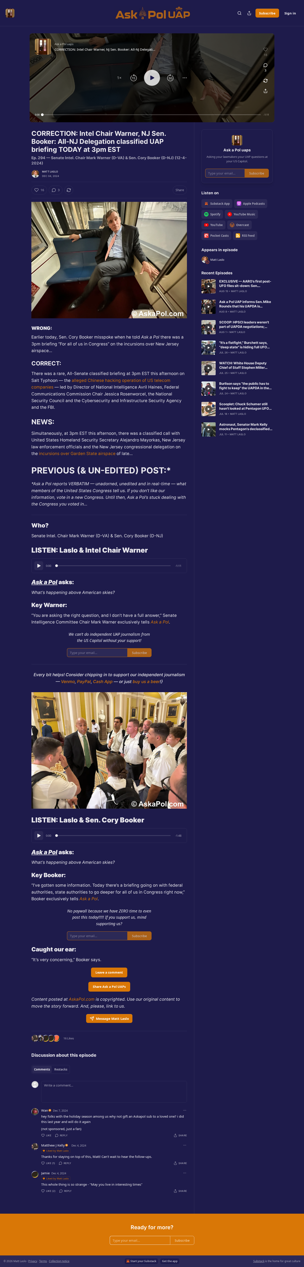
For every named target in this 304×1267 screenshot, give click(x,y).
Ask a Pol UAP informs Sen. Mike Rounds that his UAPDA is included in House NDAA (245, 304)
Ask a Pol (44, 582)
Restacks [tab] (60, 1069)
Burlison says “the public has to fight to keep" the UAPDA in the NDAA (244, 385)
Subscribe (267, 13)
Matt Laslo (50, 171)
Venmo (67, 681)
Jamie (45, 1173)
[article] (237, 286)
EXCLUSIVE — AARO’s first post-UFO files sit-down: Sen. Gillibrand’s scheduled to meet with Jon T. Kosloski (245, 283)
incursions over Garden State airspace (77, 453)
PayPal (83, 681)
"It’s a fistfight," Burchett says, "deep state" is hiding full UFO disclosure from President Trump (245, 345)
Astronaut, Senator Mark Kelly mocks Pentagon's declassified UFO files (244, 426)
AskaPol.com (81, 999)
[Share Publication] (249, 13)
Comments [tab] (42, 1069)
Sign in (290, 13)
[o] (208, 286)
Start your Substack (143, 1261)
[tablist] (50, 1069)
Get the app (170, 1261)
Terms (43, 1261)
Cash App (102, 681)
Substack (258, 1261)
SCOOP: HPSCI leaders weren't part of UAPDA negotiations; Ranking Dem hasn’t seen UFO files (244, 324)
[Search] (239, 13)
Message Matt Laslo (112, 1018)
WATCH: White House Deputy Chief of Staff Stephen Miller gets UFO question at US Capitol (245, 365)
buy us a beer (146, 681)
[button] (119, 77)
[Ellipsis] (184, 1110)
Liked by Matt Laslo (57, 1150)
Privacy (32, 1261)
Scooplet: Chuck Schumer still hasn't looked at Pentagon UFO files (244, 406)
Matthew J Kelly (53, 1145)
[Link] (25, 328)
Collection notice (59, 1261)
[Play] (38, 565)
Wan (44, 1110)
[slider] (151, 114)
